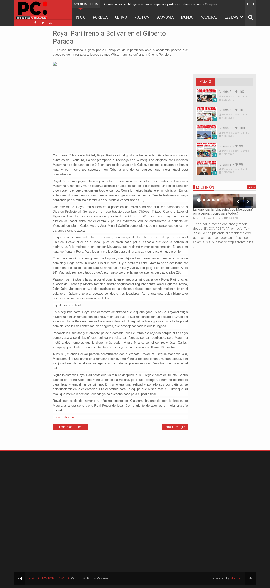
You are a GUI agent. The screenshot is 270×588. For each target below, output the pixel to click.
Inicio (80, 17)
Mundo (187, 17)
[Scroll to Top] (250, 578)
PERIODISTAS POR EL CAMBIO (49, 578)
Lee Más (231, 17)
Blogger (236, 578)
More (251, 187)
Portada (100, 17)
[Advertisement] (26, 92)
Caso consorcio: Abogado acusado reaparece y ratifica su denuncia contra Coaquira (116, 4)
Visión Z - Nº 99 (231, 146)
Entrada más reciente (70, 427)
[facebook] (35, 22)
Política (141, 17)
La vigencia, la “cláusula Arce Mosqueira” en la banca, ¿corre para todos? (223, 212)
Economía (165, 17)
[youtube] (50, 22)
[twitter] (42, 22)
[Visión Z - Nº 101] (206, 114)
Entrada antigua (175, 427)
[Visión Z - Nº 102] (206, 95)
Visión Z (205, 82)
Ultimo (121, 17)
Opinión (207, 187)
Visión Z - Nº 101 (232, 110)
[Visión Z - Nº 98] (206, 168)
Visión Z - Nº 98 (231, 164)
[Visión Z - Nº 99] (206, 150)
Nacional (209, 17)
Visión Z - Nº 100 (232, 128)
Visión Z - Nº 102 (232, 92)
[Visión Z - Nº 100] (206, 132)
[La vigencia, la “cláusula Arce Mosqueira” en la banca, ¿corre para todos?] (224, 201)
